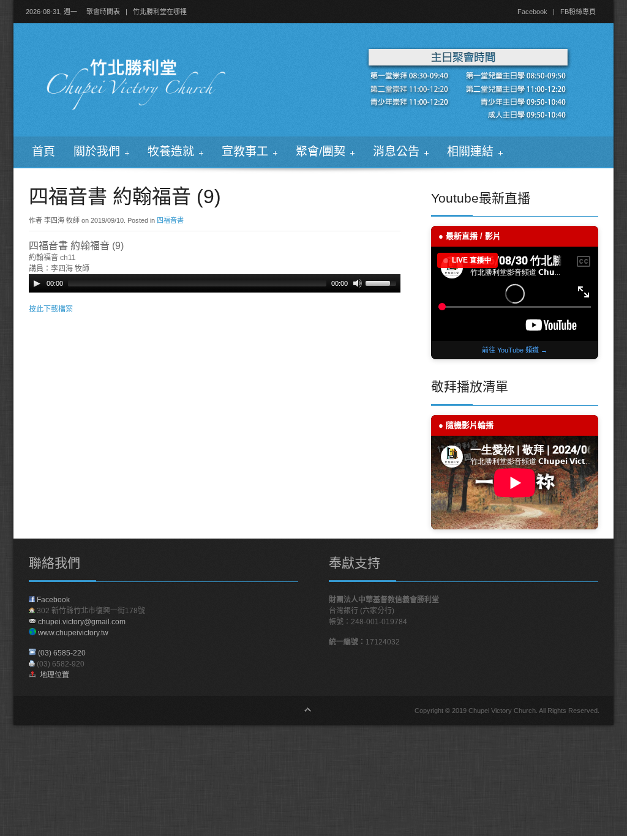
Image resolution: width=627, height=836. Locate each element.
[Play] (37, 283)
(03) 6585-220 (62, 653)
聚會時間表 (103, 11)
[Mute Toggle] (357, 283)
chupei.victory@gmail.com (82, 622)
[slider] (383, 282)
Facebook (532, 11)
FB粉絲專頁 (578, 11)
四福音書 (170, 220)
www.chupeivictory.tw (72, 633)
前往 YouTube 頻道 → (514, 350)
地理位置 (52, 675)
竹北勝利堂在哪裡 (160, 11)
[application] (214, 283)
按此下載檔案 (51, 309)
